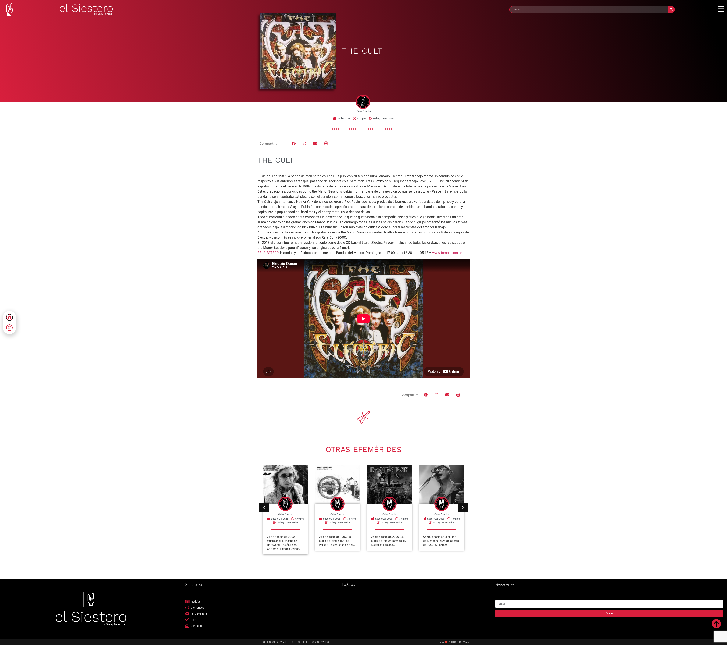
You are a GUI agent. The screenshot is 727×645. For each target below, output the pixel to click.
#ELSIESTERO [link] (267, 253)
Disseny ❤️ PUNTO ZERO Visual (453, 642)
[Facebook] (9, 317)
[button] (293, 143)
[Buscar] (671, 9)
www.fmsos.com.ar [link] (447, 253)
